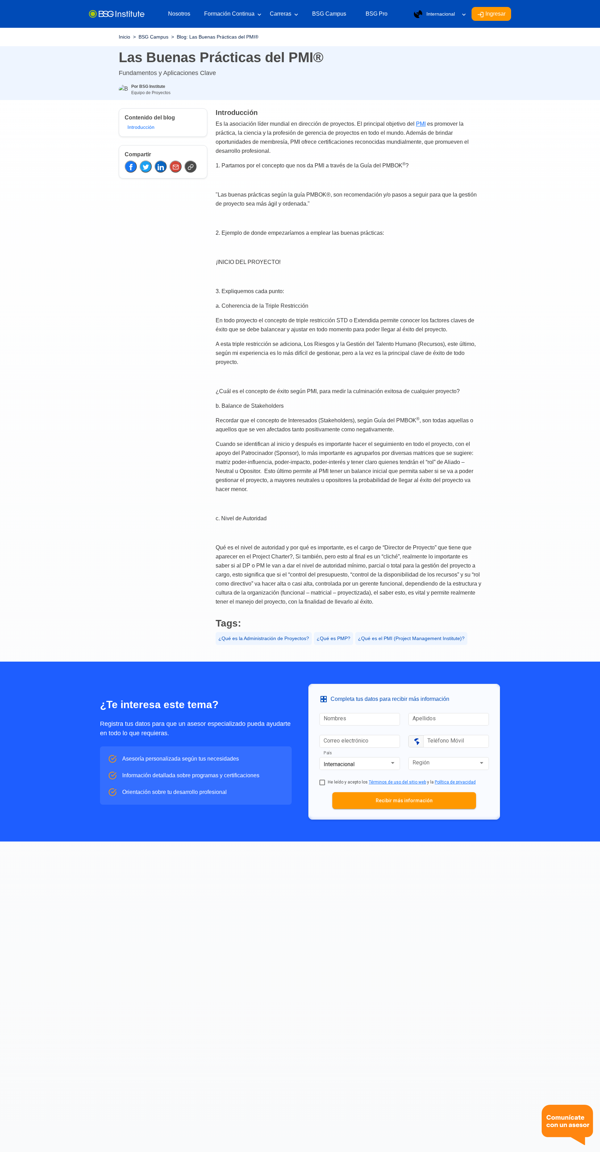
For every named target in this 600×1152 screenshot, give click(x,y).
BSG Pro (377, 14)
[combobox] (360, 764)
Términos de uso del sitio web (397, 782)
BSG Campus (329, 14)
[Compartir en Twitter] (146, 166)
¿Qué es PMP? (333, 638)
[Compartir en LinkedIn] (161, 166)
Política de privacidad (455, 782)
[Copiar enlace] (190, 166)
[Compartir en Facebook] (131, 166)
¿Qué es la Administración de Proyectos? (263, 638)
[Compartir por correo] (175, 166)
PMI (421, 124)
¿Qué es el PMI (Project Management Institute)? (411, 638)
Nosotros (179, 14)
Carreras (284, 14)
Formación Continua (232, 14)
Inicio (124, 37)
